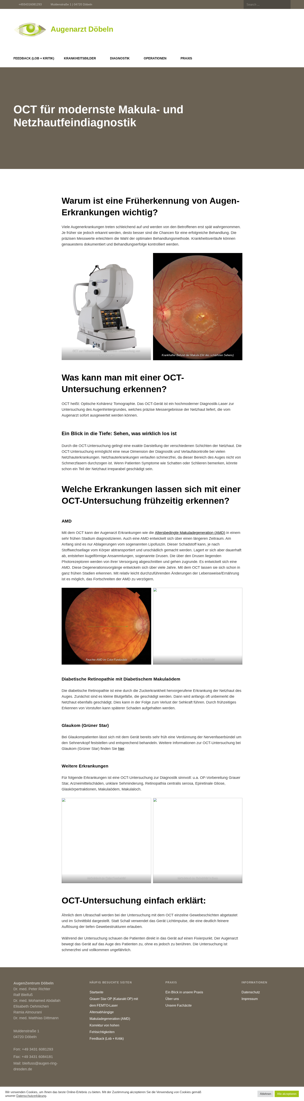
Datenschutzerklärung (31, 1095)
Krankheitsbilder (80, 58)
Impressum (250, 999)
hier (121, 749)
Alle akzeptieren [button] (286, 1093)
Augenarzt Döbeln (82, 29)
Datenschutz (251, 992)
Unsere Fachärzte (178, 1005)
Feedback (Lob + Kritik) (33, 58)
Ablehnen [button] (265, 1093)
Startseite (96, 992)
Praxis (186, 58)
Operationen (155, 58)
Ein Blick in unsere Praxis (184, 992)
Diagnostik (120, 58)
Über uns (172, 999)
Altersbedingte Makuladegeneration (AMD (189, 533)
